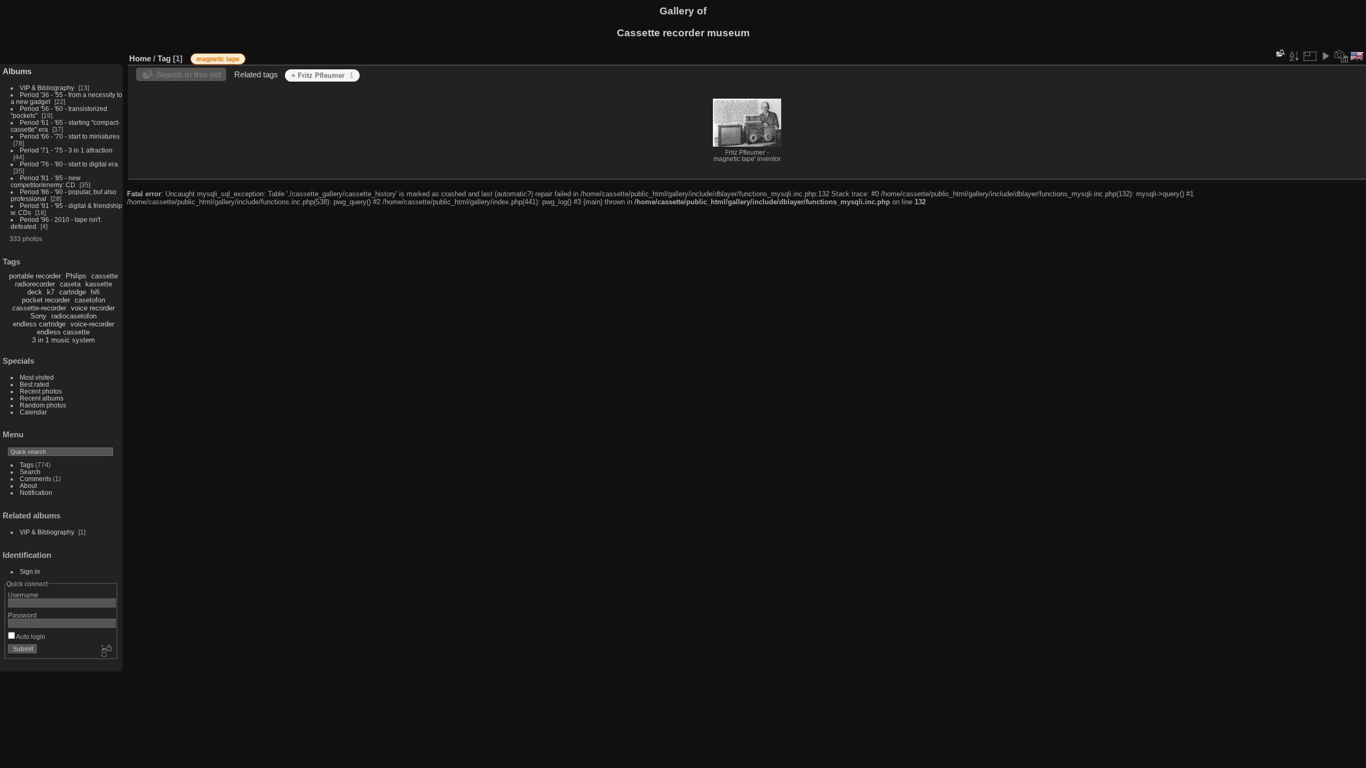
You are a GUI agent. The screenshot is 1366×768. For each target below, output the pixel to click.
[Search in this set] (1279, 53)
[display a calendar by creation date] (1341, 56)
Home (140, 58)
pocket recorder (46, 300)
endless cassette (63, 332)
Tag (164, 58)
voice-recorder (92, 324)
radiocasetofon (74, 316)
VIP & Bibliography (48, 87)
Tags (27, 464)
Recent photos (41, 391)
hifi (95, 292)
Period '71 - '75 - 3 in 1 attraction (66, 150)
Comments (35, 478)
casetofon (90, 300)
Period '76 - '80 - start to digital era (69, 164)
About (28, 485)
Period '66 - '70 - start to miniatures (70, 136)
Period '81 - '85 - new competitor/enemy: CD (46, 181)
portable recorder (35, 276)
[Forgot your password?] (106, 651)
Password (22, 615)
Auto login (30, 636)
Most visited (37, 377)
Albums (17, 71)
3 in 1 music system (63, 340)
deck (34, 292)
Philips (76, 276)
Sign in (30, 571)
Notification (36, 492)
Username (23, 594)
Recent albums (41, 398)
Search (30, 471)
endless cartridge (39, 324)
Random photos (43, 405)
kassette (98, 284)
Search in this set (188, 74)
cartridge (72, 292)
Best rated (34, 384)
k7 (50, 292)
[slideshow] (1325, 56)
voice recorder (93, 308)
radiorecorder (35, 284)
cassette (104, 276)
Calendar (33, 412)
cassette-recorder (39, 308)
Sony (38, 316)
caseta (70, 284)
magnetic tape (218, 59)
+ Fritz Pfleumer (322, 75)
